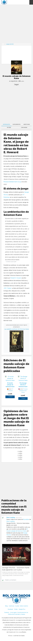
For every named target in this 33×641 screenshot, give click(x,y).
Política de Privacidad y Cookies (16, 614)
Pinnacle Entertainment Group (12, 181)
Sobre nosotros (24, 606)
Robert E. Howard (16, 278)
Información (6, 124)
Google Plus (22, 609)
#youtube (26, 519)
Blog (6, 606)
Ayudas (9, 127)
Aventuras (27, 124)
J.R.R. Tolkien (7, 288)
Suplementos (16, 124)
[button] (31, 2)
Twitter (16, 609)
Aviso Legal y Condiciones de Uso (19, 612)
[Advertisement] (16, 24)
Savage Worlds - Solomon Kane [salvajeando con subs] (15, 568)
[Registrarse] (27, 2)
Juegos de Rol (10, 44)
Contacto (6, 612)
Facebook (10, 609)
